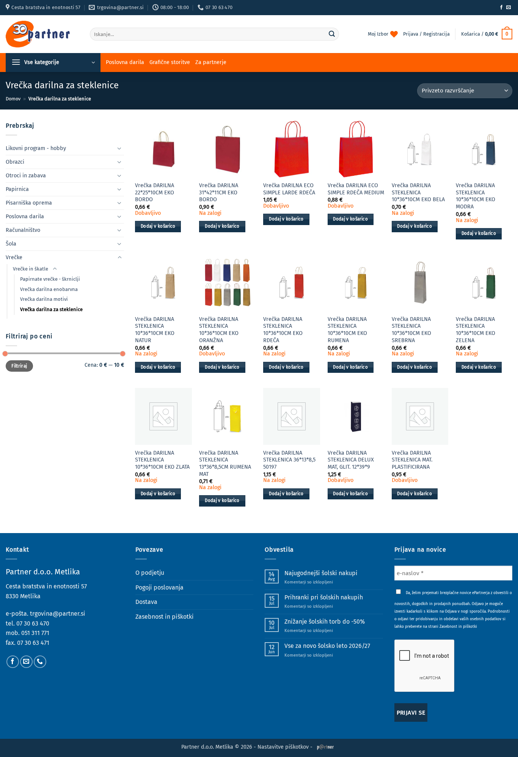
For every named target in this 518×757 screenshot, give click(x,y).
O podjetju (149, 572)
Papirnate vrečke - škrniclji (50, 279)
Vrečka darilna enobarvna (49, 289)
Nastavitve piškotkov (283, 747)
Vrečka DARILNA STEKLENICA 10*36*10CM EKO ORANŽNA (219, 330)
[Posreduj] (331, 34)
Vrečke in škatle (30, 269)
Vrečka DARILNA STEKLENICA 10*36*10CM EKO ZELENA (475, 330)
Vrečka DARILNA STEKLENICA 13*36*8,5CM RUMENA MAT (225, 463)
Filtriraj (19, 366)
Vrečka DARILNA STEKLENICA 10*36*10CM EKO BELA (418, 192)
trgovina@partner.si (57, 613)
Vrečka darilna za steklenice (51, 309)
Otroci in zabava (26, 175)
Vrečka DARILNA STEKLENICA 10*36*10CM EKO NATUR (154, 330)
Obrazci (15, 162)
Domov (13, 99)
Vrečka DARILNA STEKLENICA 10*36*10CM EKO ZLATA (162, 460)
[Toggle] (119, 148)
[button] (486, 34)
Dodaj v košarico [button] (158, 226)
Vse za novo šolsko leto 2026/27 (327, 645)
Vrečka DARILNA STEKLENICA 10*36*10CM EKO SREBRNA (411, 330)
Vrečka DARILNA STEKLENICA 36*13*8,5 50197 (289, 460)
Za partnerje (210, 62)
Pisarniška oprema (29, 203)
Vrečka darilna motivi (44, 299)
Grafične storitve (169, 62)
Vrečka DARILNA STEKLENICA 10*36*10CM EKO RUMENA (347, 330)
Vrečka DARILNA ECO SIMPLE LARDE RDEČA (289, 189)
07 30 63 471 (33, 642)
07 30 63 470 (32, 623)
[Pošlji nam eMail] (508, 7)
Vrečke (14, 257)
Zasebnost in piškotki (164, 616)
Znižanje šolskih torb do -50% (324, 621)
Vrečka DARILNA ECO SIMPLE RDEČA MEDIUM (356, 189)
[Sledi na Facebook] (501, 7)
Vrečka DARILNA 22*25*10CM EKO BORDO (154, 192)
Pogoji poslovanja (159, 587)
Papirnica (17, 189)
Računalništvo (23, 230)
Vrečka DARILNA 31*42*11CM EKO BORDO (218, 192)
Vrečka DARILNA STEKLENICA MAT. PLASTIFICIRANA (412, 460)
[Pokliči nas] (40, 661)
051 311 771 (35, 633)
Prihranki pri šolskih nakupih (323, 597)
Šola (11, 244)
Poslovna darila (125, 62)
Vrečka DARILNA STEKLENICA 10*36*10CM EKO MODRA (475, 196)
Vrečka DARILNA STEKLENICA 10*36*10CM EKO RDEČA (283, 330)
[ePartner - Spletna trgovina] (42, 34)
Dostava (146, 601)
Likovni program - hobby (36, 148)
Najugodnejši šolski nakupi (321, 573)
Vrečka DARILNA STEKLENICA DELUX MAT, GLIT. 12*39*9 (351, 460)
